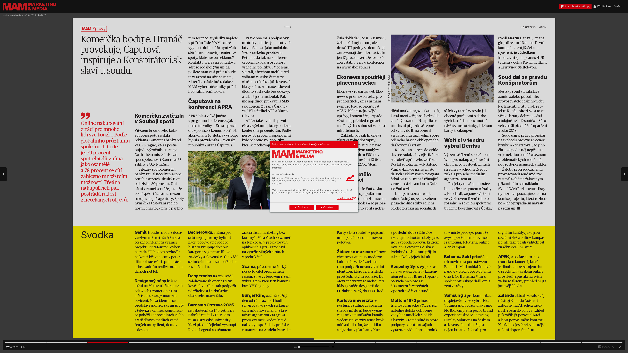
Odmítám (328, 207)
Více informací (345, 198)
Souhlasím (303, 207)
